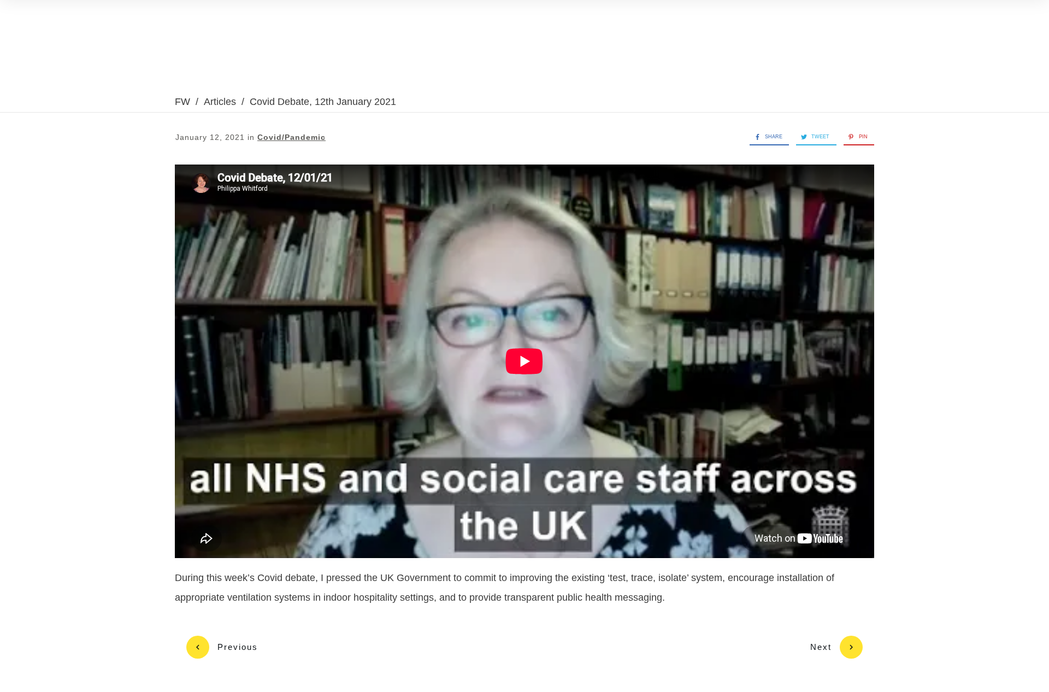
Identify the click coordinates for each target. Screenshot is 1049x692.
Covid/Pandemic (291, 137)
